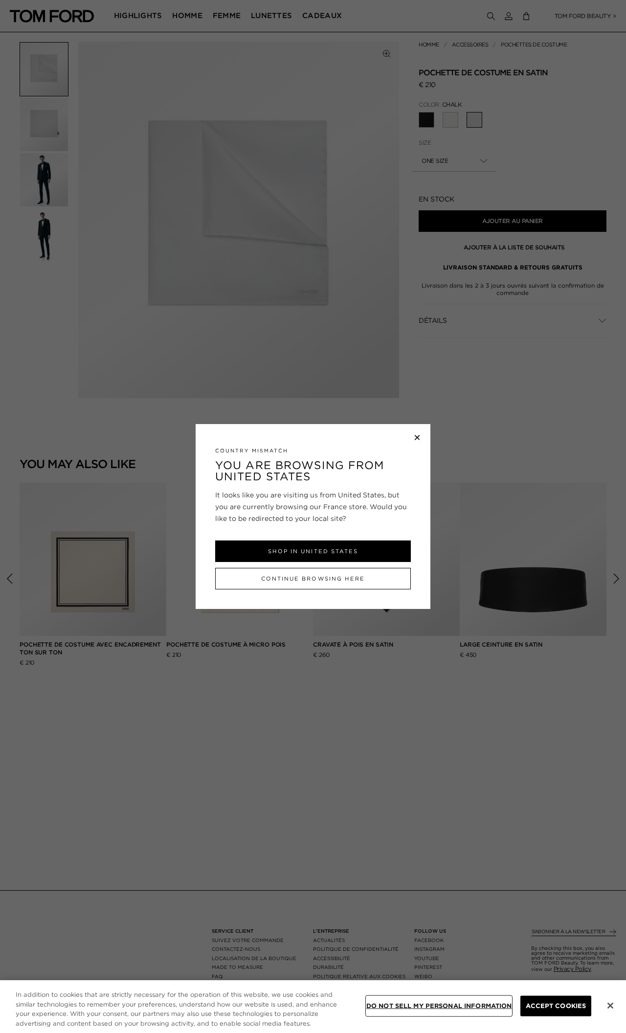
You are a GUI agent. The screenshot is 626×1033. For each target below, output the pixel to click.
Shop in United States (313, 551)
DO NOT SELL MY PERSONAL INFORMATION (439, 1006)
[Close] (610, 1005)
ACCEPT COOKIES (556, 1006)
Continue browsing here (312, 578)
